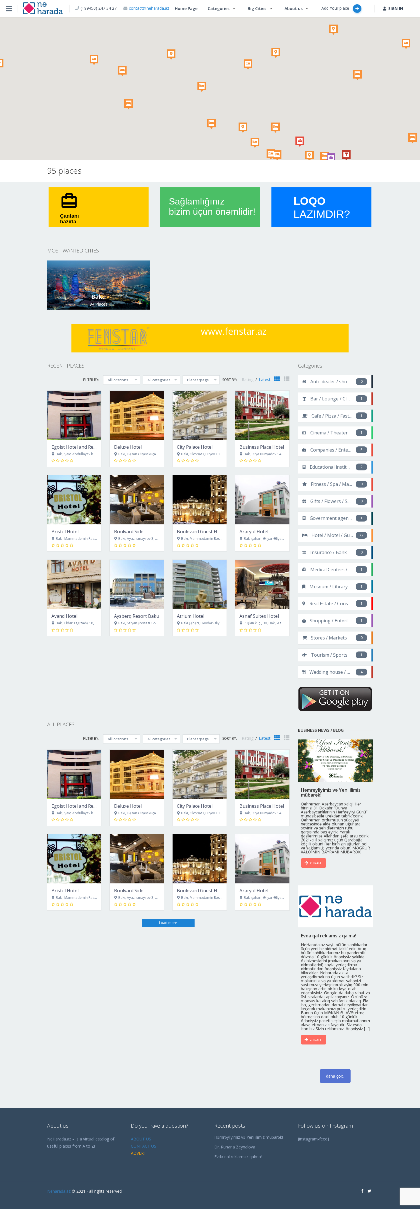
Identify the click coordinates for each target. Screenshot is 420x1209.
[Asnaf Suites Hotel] (262, 584)
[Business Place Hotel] (262, 415)
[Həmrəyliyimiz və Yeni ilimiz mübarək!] (335, 760)
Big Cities (257, 8)
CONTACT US (143, 1146)
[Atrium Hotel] (200, 584)
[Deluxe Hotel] (137, 415)
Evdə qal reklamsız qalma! (238, 1156)
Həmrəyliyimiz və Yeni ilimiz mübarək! (248, 1137)
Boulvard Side (128, 531)
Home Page (186, 8)
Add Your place (335, 8)
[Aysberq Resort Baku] (137, 584)
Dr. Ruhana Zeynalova (234, 1147)
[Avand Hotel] (74, 584)
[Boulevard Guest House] (200, 499)
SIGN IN (395, 8)
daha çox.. (335, 1076)
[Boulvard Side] (137, 499)
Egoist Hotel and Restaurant (81, 447)
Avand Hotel (64, 616)
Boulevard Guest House (202, 531)
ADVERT (138, 1153)
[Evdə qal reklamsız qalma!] (335, 906)
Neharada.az (59, 1191)
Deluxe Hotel (128, 447)
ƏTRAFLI (316, 863)
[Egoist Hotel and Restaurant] (74, 415)
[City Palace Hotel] (200, 415)
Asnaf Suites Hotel (259, 616)
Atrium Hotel (190, 616)
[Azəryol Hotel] (262, 499)
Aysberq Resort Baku (136, 616)
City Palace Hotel (195, 447)
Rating (248, 379)
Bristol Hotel (65, 531)
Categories (218, 8)
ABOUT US (141, 1139)
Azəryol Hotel (253, 531)
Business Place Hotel (261, 447)
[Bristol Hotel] (74, 499)
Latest (265, 379)
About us (294, 8)
